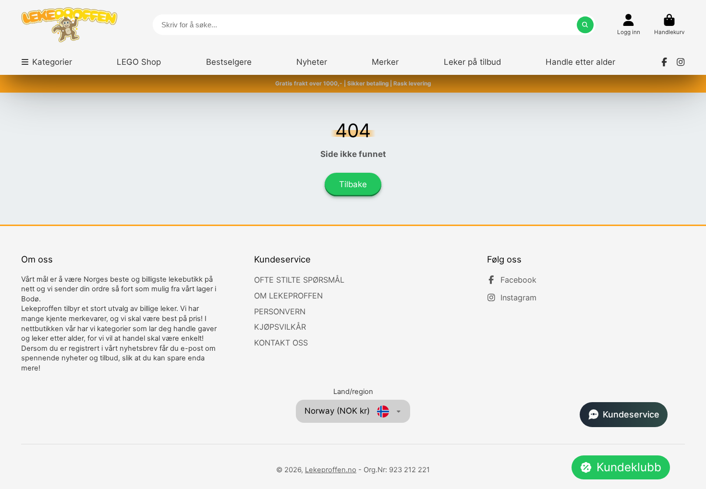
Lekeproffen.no (330, 469)
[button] (624, 414)
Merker (385, 62)
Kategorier (52, 62)
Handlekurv (669, 25)
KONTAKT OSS (281, 342)
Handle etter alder (580, 62)
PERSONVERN (279, 311)
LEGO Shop (139, 62)
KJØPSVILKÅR (280, 327)
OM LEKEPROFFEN (288, 295)
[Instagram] (680, 62)
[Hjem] (69, 24)
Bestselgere (229, 62)
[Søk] (585, 24)
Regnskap (628, 25)
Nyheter (311, 62)
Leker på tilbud (472, 62)
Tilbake (353, 184)
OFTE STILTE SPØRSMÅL (299, 280)
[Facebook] (664, 62)
